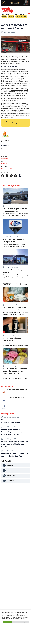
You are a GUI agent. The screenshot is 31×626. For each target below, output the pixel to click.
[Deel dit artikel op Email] (20, 175)
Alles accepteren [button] (7, 622)
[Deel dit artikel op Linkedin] (15, 175)
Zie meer (23, 284)
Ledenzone (5, 14)
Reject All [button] (25, 622)
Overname (4, 158)
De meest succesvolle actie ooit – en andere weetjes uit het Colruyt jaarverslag (14, 443)
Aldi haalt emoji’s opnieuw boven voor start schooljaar (15, 209)
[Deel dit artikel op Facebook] (2, 175)
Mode (6, 267)
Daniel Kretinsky (6, 168)
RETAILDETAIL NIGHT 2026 (14, 405)
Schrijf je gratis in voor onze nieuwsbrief (15, 123)
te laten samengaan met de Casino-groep (15, 74)
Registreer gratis (21, 16)
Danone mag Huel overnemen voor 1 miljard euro (15, 339)
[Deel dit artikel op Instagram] (7, 175)
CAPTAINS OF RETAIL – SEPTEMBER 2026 (17, 391)
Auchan (3, 151)
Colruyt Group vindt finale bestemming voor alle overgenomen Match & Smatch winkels (14, 431)
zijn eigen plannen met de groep (16, 105)
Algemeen (6, 417)
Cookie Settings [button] (17, 622)
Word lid (11, 16)
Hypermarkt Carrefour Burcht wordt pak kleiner (13, 240)
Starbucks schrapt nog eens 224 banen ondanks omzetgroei (14, 308)
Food (5, 32)
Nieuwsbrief (19, 14)
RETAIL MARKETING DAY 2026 (15, 397)
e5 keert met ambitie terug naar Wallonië (14, 271)
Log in (4, 16)
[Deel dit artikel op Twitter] (11, 175)
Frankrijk (4, 163)
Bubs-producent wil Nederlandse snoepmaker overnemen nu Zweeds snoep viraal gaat (15, 371)
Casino (3, 153)
